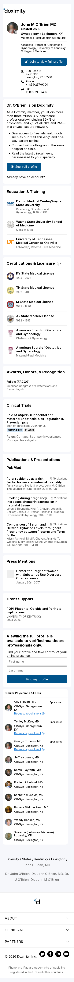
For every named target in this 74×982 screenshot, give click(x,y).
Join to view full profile (46, 61)
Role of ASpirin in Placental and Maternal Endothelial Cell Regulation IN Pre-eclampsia (35, 418)
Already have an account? (26, 177)
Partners (14, 942)
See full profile (26, 168)
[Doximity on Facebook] (50, 955)
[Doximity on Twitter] (42, 955)
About (11, 918)
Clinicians (14, 930)
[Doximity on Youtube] (66, 955)
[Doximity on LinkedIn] (58, 955)
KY (61, 34)
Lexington (49, 34)
